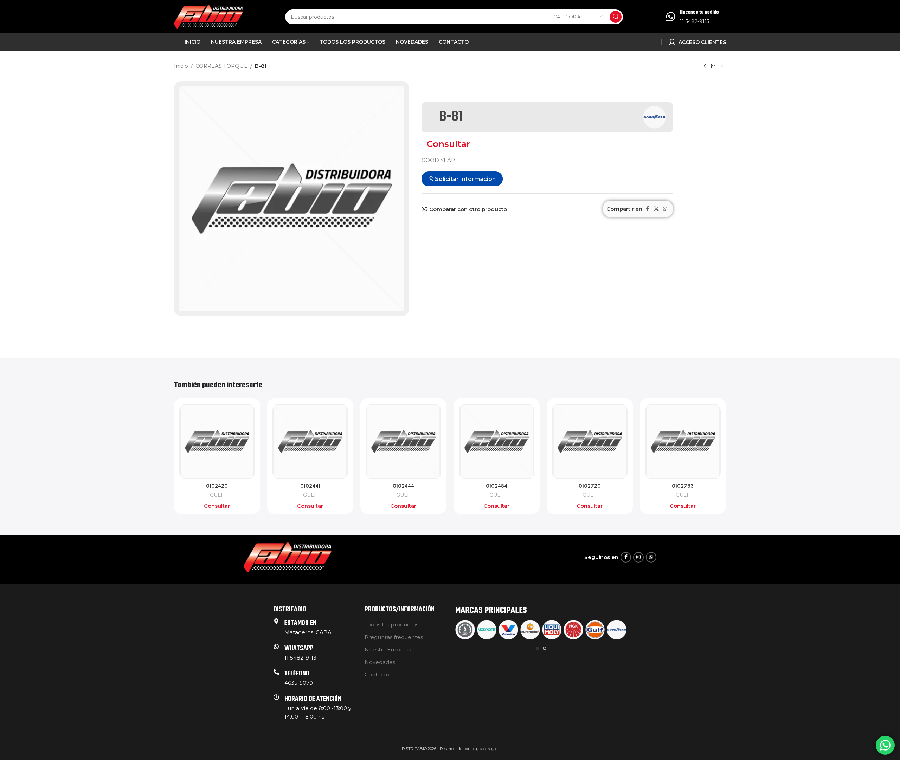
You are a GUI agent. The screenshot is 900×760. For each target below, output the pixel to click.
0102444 (403, 486)
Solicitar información (464, 179)
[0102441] (310, 441)
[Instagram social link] (638, 557)
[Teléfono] (276, 672)
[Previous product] (705, 66)
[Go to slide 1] (537, 648)
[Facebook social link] (647, 209)
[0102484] (496, 441)
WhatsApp (298, 648)
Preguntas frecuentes (394, 637)
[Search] (616, 17)
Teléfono (296, 674)
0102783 (683, 486)
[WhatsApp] (276, 646)
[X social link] (656, 209)
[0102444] (403, 441)
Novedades (380, 662)
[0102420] (217, 441)
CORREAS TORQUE (221, 66)
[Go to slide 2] (544, 648)
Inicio (181, 66)
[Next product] (722, 66)
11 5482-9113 (694, 21)
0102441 (310, 486)
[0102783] (683, 441)
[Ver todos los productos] (713, 66)
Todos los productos (391, 624)
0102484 (496, 486)
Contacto (377, 674)
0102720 (590, 486)
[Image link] (288, 556)
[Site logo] (208, 16)
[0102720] (590, 441)
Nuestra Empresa (388, 649)
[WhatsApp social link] (665, 209)
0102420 (217, 486)
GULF (217, 495)
